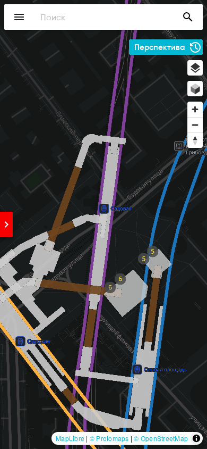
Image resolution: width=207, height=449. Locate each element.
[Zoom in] (195, 109)
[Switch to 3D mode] (195, 88)
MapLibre (70, 438)
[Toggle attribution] (196, 438)
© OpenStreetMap (161, 438)
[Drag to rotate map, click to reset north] (195, 140)
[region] (103, 224)
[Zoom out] (195, 124)
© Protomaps (109, 438)
